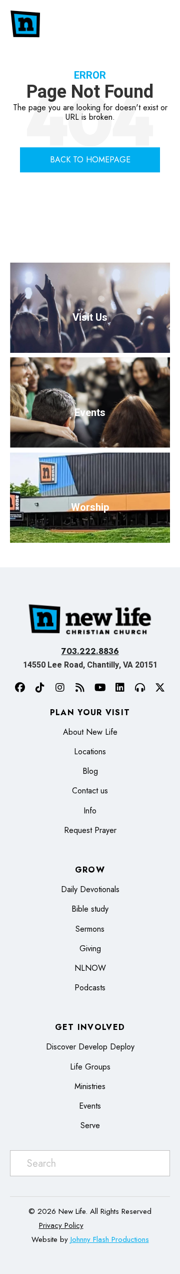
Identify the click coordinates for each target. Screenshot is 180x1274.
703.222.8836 (90, 651)
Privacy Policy (61, 1225)
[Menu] (162, 24)
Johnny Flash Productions (109, 1239)
